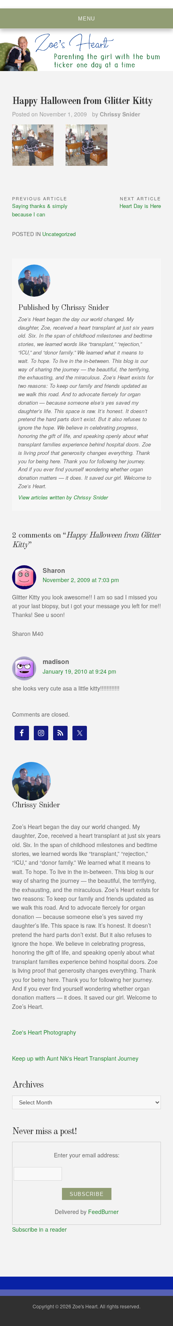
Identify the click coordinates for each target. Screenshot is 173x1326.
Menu (86, 19)
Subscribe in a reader (39, 1229)
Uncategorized (59, 234)
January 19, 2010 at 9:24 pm (79, 671)
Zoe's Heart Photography (44, 1032)
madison (56, 661)
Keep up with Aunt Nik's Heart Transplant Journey (75, 1058)
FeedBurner (103, 1212)
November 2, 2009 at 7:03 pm (81, 580)
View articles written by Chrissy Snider (63, 497)
